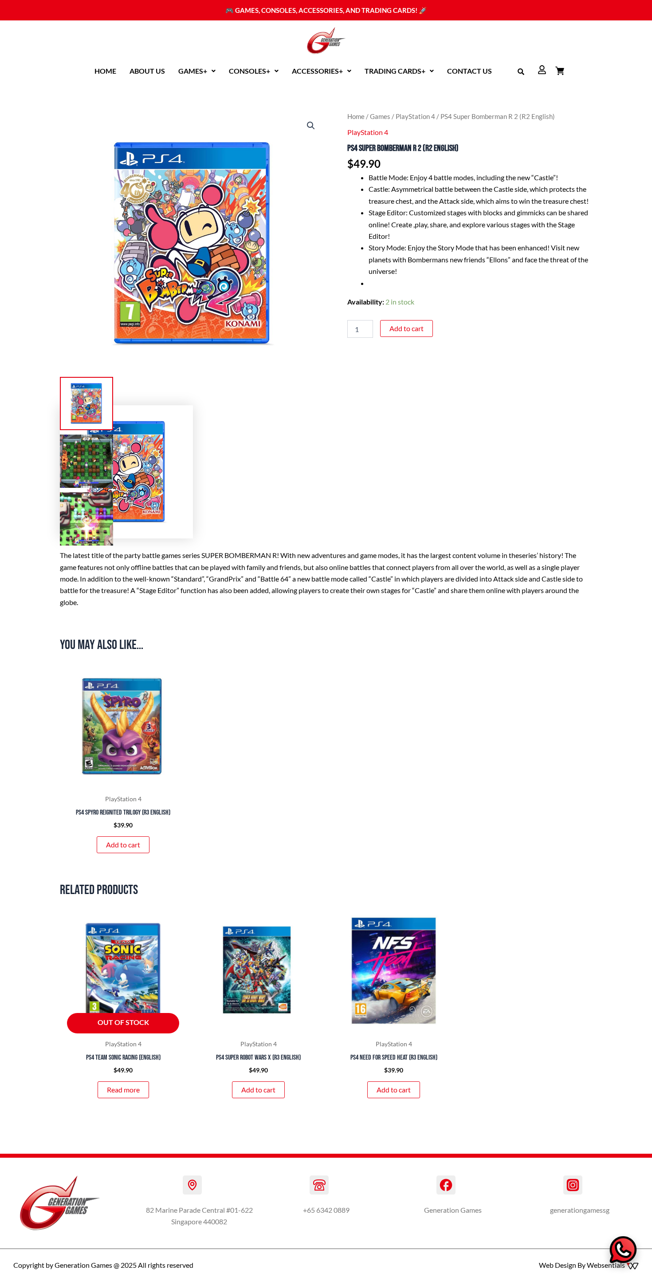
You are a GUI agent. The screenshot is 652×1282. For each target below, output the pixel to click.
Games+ (192, 71)
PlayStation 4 (415, 116)
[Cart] (559, 70)
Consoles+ (249, 71)
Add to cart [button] (123, 844)
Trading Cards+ (395, 71)
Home (105, 71)
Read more (123, 1089)
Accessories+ (317, 71)
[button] (197, 71)
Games (380, 116)
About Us (147, 71)
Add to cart (406, 328)
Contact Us (469, 71)
